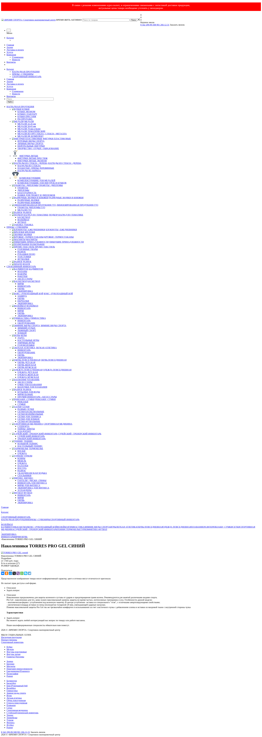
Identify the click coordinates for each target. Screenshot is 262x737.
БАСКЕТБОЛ (21, 527)
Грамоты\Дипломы (15, 657)
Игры (9, 695)
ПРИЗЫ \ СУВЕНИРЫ (22, 74)
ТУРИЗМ (84, 529)
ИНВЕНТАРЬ (7, 537)
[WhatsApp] (21, 573)
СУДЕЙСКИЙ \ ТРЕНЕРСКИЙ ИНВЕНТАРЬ (35, 529)
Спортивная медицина (17, 710)
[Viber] (18, 573)
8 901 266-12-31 (162, 25)
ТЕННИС (61, 529)
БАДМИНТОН (8, 527)
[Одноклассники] (6, 573)
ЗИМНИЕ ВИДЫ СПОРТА (97, 527)
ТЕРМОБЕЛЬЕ (73, 529)
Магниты (11, 666)
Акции (10, 47)
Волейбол (11, 688)
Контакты (11, 62)
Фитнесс (11, 722)
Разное (10, 676)
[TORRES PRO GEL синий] (14, 552)
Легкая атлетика (14, 698)
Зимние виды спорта (16, 693)
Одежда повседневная (17, 703)
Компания (11, 55)
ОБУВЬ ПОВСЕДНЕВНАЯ (150, 527)
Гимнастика (12, 690)
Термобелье (12, 718)
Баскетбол (11, 683)
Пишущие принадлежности (19, 669)
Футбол (10, 725)
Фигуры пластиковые (17, 652)
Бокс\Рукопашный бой (17, 686)
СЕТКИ (236, 527)
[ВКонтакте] (2, 573)
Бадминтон (12, 681)
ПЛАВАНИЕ (197, 527)
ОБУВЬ (23, 537)
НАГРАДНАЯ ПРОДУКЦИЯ (26, 72)
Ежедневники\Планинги (18, 671)
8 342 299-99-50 (147, 25)
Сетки (9, 708)
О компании (17, 57)
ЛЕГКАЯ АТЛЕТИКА (126, 527)
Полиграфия (12, 674)
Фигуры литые (13, 654)
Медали (10, 649)
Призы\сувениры (9, 640)
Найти (10, 102)
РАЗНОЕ (208, 527)
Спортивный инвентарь (12, 642)
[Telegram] (29, 573)
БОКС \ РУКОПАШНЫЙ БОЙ (42, 527)
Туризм (10, 720)
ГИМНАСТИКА (76, 527)
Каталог (10, 38)
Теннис (10, 715)
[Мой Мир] (10, 573)
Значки (10, 661)
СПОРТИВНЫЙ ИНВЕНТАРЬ (26, 76)
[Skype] (25, 573)
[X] (14, 573)
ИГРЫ (113, 527)
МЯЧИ (17, 537)
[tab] (131, 558)
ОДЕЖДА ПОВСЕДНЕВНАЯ (177, 527)
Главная (10, 45)
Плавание (11, 705)
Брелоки (10, 664)
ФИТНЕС (93, 529)
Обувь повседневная (16, 700)
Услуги (10, 52)
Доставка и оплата (15, 50)
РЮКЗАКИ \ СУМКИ (222, 527)
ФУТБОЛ (102, 529)
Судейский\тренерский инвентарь (22, 713)
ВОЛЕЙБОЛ (63, 527)
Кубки (9, 647)
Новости (16, 59)
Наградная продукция (11, 637)
